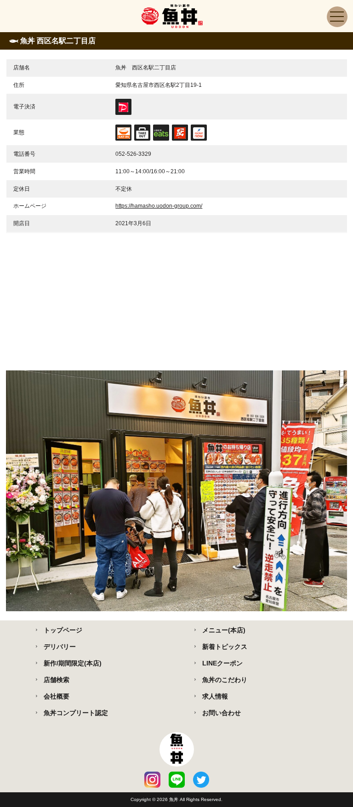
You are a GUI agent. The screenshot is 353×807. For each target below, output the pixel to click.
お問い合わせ (221, 712)
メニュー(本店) (223, 630)
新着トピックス (224, 646)
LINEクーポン (222, 663)
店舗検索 (56, 679)
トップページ (63, 630)
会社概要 (56, 696)
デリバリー (60, 646)
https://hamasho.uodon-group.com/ (158, 206)
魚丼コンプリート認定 (76, 712)
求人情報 (215, 696)
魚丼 (174, 799)
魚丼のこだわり (224, 679)
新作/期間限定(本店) (73, 663)
